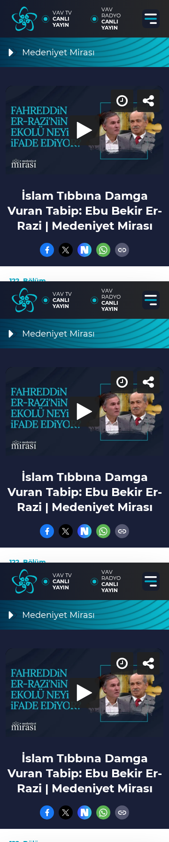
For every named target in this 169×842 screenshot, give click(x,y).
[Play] (84, 421)
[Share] (154, 15)
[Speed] (127, 15)
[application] (84, 421)
